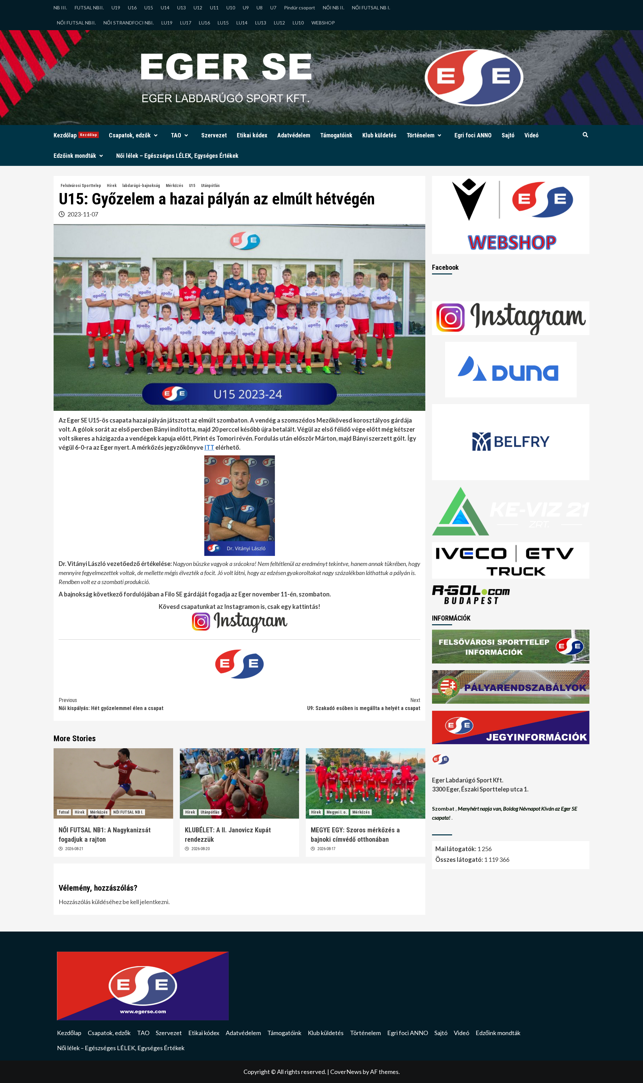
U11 (214, 7)
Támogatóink (336, 135)
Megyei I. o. (337, 812)
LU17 (185, 22)
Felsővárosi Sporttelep (81, 185)
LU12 (279, 22)
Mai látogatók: (456, 848)
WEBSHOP (323, 22)
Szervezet (214, 135)
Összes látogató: (459, 859)
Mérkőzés (174, 185)
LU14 (241, 22)
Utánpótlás (210, 185)
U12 (198, 7)
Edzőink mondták (75, 155)
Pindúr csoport (299, 7)
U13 (181, 7)
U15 (148, 7)
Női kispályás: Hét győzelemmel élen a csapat (111, 704)
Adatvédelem (293, 135)
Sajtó (508, 135)
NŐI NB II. (333, 7)
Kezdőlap (75, 135)
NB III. (60, 7)
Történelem (420, 135)
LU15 (223, 22)
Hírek (112, 185)
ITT (209, 447)
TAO (176, 135)
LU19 (166, 22)
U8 (260, 7)
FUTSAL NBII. (89, 7)
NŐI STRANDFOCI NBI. (128, 22)
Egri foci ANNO (473, 135)
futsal (64, 812)
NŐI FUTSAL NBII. (76, 22)
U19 (116, 7)
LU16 (204, 22)
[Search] (585, 135)
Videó (531, 135)
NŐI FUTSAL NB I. (371, 7)
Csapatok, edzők (130, 135)
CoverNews (346, 1071)
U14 (165, 7)
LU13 (260, 22)
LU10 (298, 22)
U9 (246, 7)
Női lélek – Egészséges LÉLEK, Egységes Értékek (177, 155)
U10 (230, 7)
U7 (273, 7)
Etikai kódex (252, 135)
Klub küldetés (379, 135)
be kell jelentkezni (145, 901)
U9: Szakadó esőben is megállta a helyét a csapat (363, 704)
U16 (132, 7)
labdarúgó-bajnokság (141, 185)
